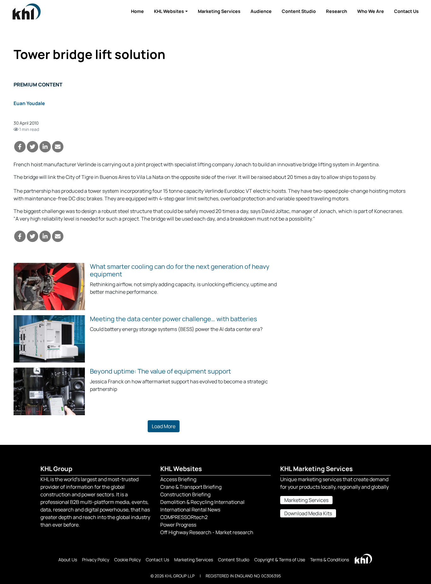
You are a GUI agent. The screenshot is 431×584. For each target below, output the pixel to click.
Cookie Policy (127, 560)
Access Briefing (178, 479)
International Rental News (190, 509)
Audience (261, 11)
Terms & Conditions (329, 560)
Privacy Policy (95, 560)
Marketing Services (219, 11)
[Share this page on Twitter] (32, 146)
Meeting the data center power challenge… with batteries (173, 319)
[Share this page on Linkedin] (45, 146)
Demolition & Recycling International (202, 501)
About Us (67, 560)
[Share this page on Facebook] (20, 146)
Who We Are (370, 11)
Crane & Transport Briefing (190, 486)
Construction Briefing (185, 494)
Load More (163, 426)
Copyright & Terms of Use (279, 560)
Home (137, 11)
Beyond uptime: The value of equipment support (160, 371)
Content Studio (299, 11)
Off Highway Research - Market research (206, 532)
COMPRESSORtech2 (184, 517)
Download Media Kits (308, 513)
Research (336, 11)
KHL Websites (169, 11)
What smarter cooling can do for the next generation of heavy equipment (179, 270)
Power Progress (178, 524)
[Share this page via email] (57, 146)
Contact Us (406, 11)
